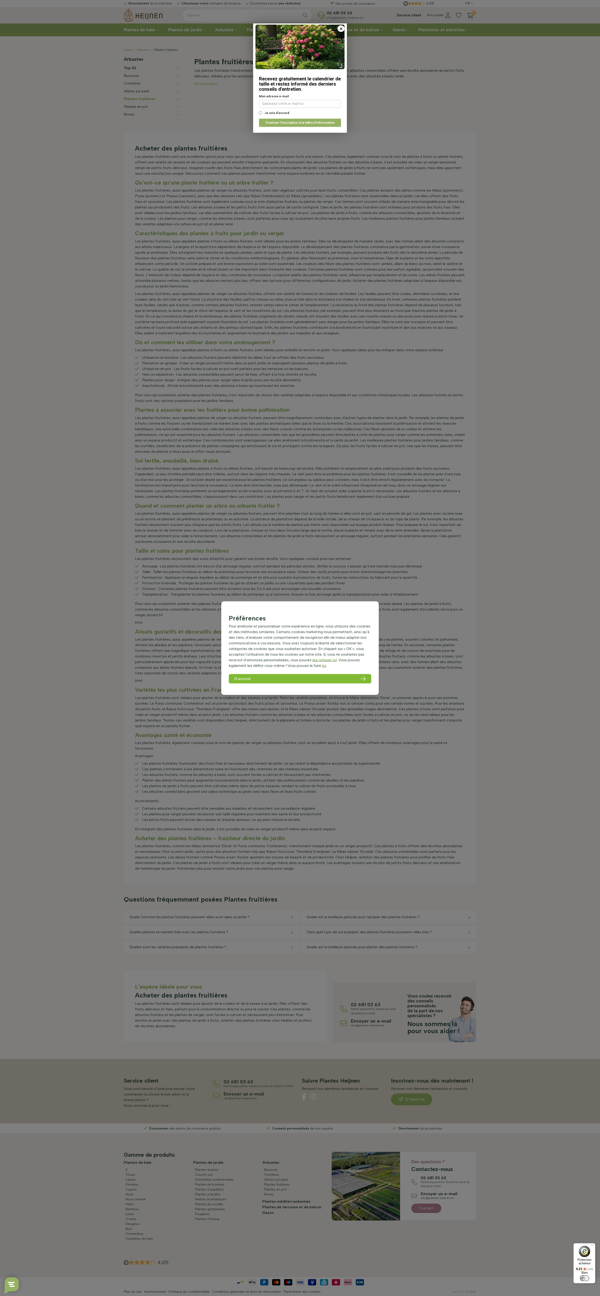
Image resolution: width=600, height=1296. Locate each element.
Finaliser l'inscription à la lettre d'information (300, 123)
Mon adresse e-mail (274, 96)
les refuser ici (324, 660)
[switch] (584, 1278)
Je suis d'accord (276, 113)
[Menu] (592, 1246)
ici (324, 665)
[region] (300, 648)
